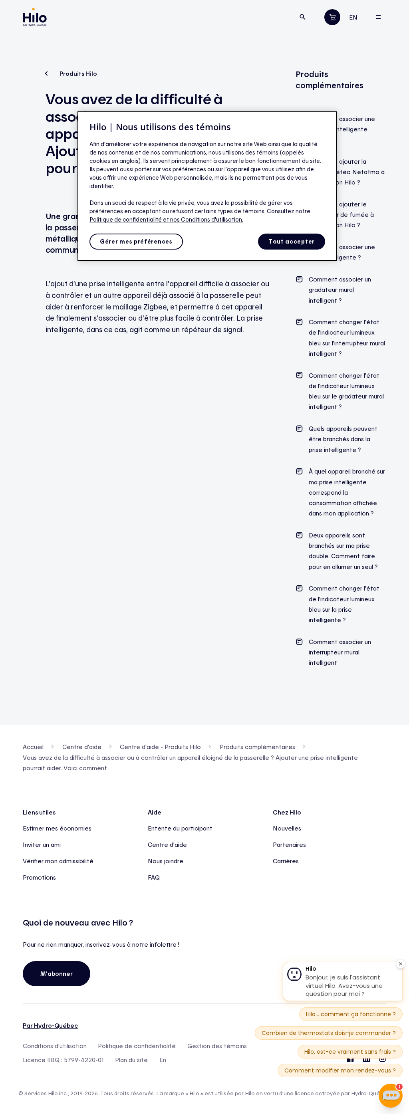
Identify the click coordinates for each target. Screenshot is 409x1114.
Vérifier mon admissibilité (58, 860)
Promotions (39, 877)
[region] (207, 186)
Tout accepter (291, 241)
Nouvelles (287, 828)
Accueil (33, 746)
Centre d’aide (167, 844)
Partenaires (289, 844)
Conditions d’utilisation (55, 1046)
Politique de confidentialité (137, 1046)
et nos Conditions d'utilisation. (203, 219)
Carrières (286, 860)
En (162, 1060)
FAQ (154, 877)
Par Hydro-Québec (50, 1025)
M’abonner (56, 973)
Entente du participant (180, 828)
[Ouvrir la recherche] (303, 17)
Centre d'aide (81, 746)
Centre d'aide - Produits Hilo (160, 746)
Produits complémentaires (257, 746)
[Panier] (332, 17)
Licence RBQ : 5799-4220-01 (63, 1060)
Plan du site (131, 1060)
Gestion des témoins (217, 1046)
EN (353, 17)
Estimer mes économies (57, 828)
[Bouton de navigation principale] (378, 17)
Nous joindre (165, 860)
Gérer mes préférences (136, 241)
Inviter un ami (42, 844)
